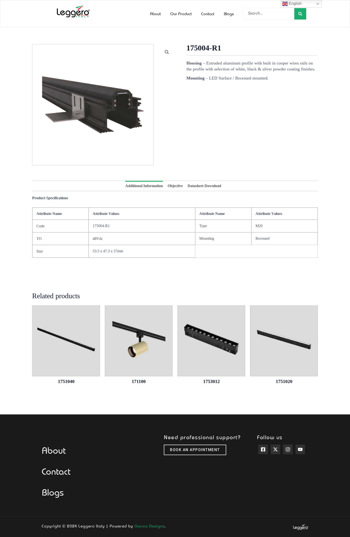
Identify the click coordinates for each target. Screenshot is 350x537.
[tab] (144, 186)
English (295, 3)
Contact (207, 13)
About (155, 13)
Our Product (181, 13)
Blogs (229, 13)
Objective (175, 186)
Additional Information (144, 186)
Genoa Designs (149, 526)
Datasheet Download (204, 186)
